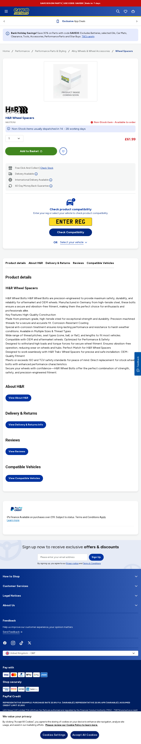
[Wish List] (125, 11)
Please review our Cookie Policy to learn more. (71, 725)
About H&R (36, 263)
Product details (16, 263)
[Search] (118, 11)
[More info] (36, 174)
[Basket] (133, 11)
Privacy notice (72, 563)
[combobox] (14, 138)
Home (6, 51)
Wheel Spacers (124, 51)
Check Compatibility (70, 232)
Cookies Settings (54, 734)
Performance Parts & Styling (50, 51)
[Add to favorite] (63, 151)
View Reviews (17, 451)
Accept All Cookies (84, 734)
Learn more (13, 520)
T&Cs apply (88, 36)
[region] (70, 727)
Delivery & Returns (58, 263)
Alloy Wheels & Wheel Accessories (91, 51)
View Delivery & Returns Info (26, 424)
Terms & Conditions (92, 563)
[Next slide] (138, 21)
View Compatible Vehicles (24, 478)
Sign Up (96, 557)
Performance (22, 51)
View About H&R (18, 397)
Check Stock (46, 168)
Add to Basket (29, 151)
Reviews (78, 263)
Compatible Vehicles (100, 263)
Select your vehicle (72, 242)
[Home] (6, 11)
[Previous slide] (3, 21)
